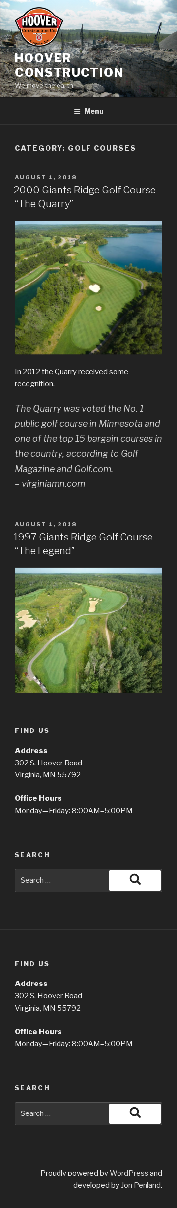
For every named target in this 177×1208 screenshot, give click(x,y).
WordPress (129, 1173)
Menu (94, 111)
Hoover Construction (69, 65)
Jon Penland (141, 1185)
